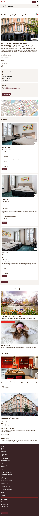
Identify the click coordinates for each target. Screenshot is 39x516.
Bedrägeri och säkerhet (5, 493)
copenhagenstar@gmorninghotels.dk (12, 88)
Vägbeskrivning (6, 94)
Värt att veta (26, 9)
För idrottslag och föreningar (6, 480)
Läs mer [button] (2, 60)
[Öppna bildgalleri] (19, 29)
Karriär (2, 455)
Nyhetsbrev (3, 495)
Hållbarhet (3, 449)
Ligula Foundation (4, 451)
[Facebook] (1, 502)
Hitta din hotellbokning (5, 486)
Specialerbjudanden (14, 9)
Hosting (2, 469)
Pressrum (3, 452)
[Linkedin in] (5, 502)
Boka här (4, 169)
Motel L (2, 463)
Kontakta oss (3, 485)
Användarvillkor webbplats (6, 489)
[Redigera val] (37, 5)
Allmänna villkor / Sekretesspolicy (8, 491)
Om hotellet (3, 9)
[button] (19, 108)
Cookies (2, 492)
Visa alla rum (4, 282)
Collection (3, 466)
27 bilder (35, 39)
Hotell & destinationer (5, 460)
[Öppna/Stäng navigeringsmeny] (37, 2)
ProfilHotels (3, 462)
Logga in (34, 1)
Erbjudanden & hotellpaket (6, 474)
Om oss (2, 448)
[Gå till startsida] (4, 1)
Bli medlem (3, 475)
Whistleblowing (4, 454)
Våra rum (7, 9)
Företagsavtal (3, 478)
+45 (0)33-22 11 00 (9, 87)
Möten (2, 477)
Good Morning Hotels (5, 465)
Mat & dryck (21, 9)
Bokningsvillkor (4, 488)
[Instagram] (3, 502)
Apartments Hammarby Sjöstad (7, 468)
